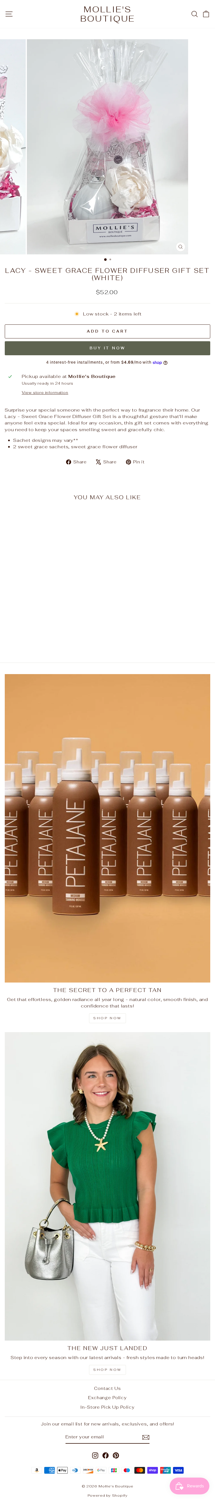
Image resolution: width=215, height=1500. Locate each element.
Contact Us (107, 1388)
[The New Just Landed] (107, 1186)
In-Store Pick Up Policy (107, 1407)
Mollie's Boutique (107, 14)
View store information (45, 392)
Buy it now (107, 348)
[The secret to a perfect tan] (107, 828)
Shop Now (107, 1018)
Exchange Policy (107, 1397)
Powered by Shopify (108, 1495)
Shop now (107, 1369)
